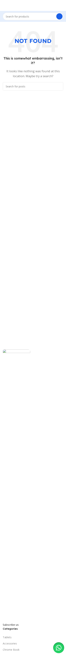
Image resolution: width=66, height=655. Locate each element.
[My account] (61, 5)
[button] (58, 647)
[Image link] (16, 485)
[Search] (59, 16)
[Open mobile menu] (4, 5)
